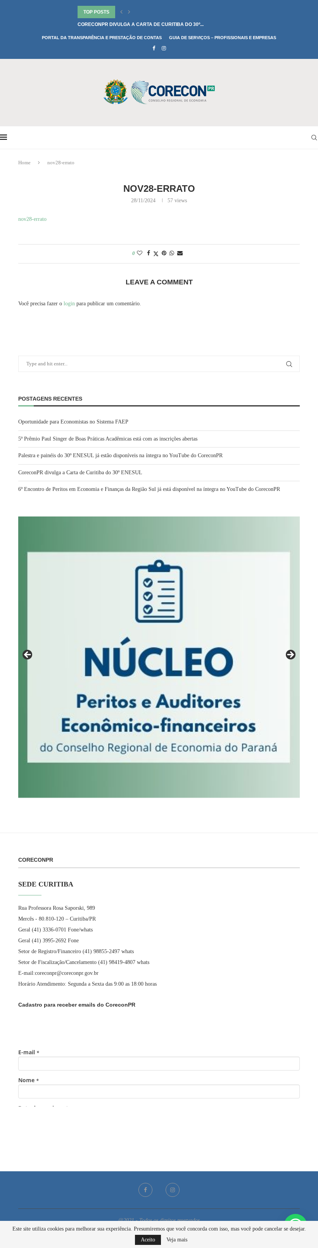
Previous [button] (28, 655)
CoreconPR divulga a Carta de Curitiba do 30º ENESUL (80, 472)
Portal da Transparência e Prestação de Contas (102, 37)
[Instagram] (164, 48)
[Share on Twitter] (156, 253)
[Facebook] (153, 48)
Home (24, 162)
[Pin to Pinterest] (164, 253)
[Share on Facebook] (148, 253)
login (69, 303)
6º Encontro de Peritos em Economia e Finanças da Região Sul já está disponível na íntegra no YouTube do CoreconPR (149, 489)
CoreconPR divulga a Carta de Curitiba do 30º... (141, 24)
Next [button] (290, 655)
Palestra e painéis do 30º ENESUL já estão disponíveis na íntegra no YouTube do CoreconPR (120, 455)
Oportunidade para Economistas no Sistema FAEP (73, 422)
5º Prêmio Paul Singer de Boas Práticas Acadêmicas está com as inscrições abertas (107, 439)
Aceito (148, 1240)
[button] (121, 12)
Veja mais (176, 1240)
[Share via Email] (180, 253)
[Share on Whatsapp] (171, 253)
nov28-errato (32, 219)
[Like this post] (139, 253)
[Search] (314, 137)
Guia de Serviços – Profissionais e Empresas (222, 37)
